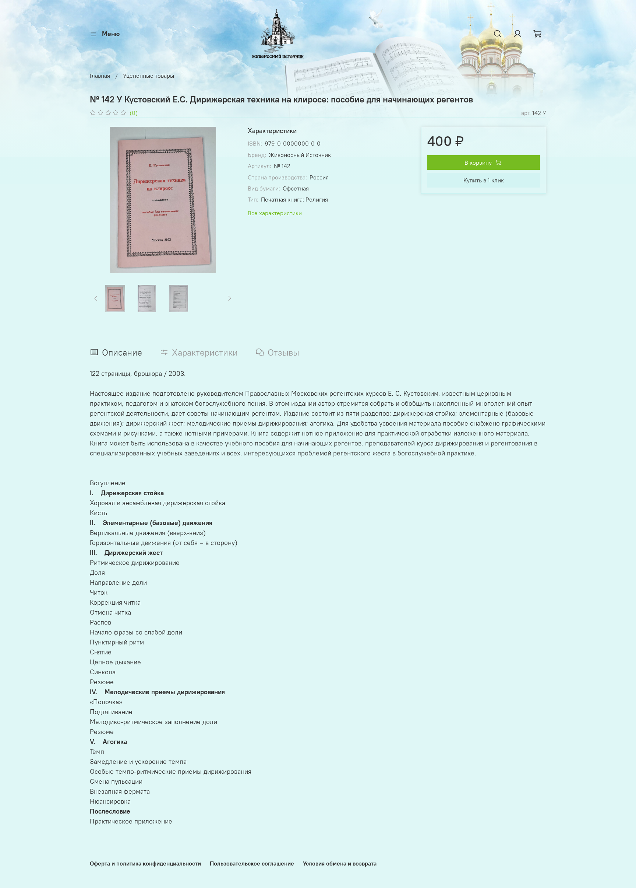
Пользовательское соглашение (252, 863)
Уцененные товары (148, 75)
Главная (100, 75)
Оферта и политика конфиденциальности (145, 863)
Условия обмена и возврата (340, 863)
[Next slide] (224, 200)
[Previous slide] (101, 200)
